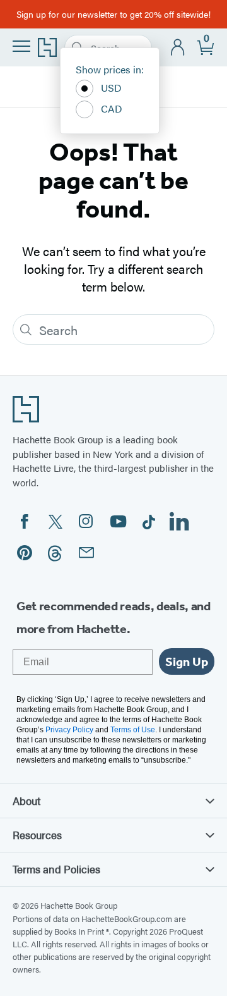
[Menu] (21, 46)
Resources (37, 834)
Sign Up (186, 661)
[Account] (178, 48)
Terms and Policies (56, 868)
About (26, 800)
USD (111, 87)
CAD (111, 108)
